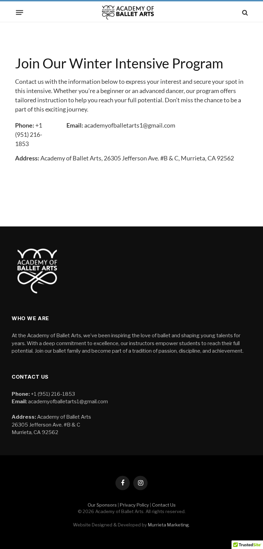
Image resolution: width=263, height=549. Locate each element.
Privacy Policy (134, 505)
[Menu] (19, 12)
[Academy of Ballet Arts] (131, 12)
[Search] (244, 12)
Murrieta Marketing (168, 524)
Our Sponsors (102, 505)
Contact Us (164, 505)
